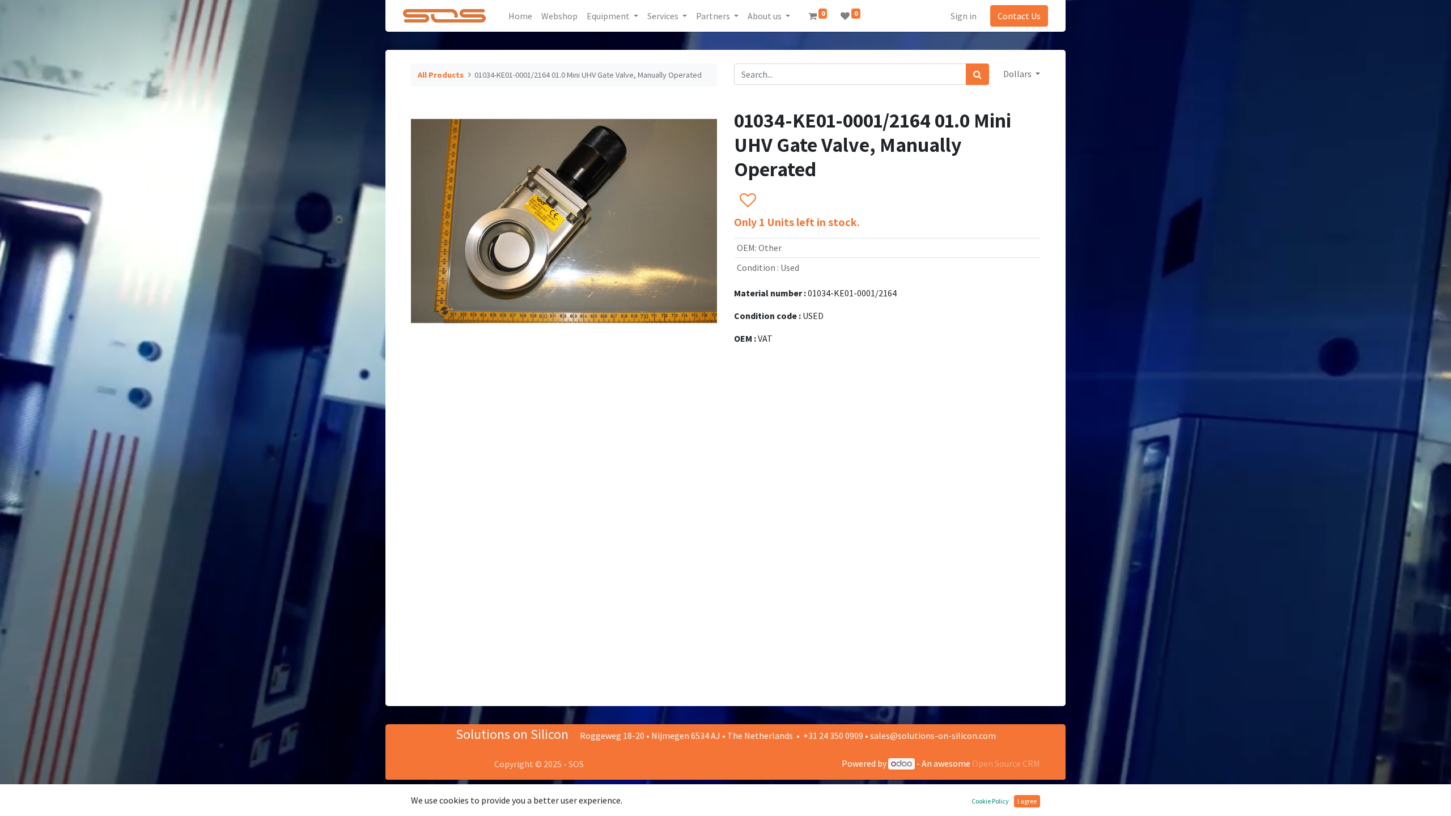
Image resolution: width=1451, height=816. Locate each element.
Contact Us (1019, 16)
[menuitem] (520, 16)
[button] (747, 200)
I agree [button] (1027, 801)
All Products (441, 75)
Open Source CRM (1006, 763)
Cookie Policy (990, 801)
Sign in (964, 16)
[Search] (977, 74)
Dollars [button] (1018, 73)
